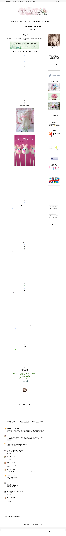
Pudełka (50, 213)
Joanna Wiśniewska (11, 491)
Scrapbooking (28, 21)
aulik (8, 483)
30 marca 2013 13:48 (13, 456)
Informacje (56, 206)
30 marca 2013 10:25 (16, 435)
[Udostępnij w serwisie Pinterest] (9, 386)
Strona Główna (8, 1)
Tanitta (8, 497)
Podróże (53, 21)
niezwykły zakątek (11, 475)
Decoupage (51, 206)
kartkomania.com (11, 450)
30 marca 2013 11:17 (15, 443)
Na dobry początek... (18, 395)
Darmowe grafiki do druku (43, 21)
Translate (58, 125)
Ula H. (8, 456)
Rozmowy (51, 215)
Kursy (54, 208)
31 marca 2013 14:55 (19, 491)
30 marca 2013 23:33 (13, 483)
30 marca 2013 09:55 (15, 428)
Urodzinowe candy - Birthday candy (54, 99)
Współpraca (20, 1)
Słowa (56, 217)
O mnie (14, 1)
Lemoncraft (51, 210)
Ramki (54, 213)
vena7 (8, 469)
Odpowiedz (9, 432)
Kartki (21, 21)
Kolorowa (54, 90)
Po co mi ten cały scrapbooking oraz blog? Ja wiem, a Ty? (54, 108)
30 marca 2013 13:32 (19, 450)
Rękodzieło (56, 215)
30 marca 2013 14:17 (13, 462)
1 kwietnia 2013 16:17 (15, 497)
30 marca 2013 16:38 (13, 469)
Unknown (9, 428)
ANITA (8, 462)
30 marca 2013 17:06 (19, 475)
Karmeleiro (9, 435)
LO (56, 208)
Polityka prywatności (30, 1)
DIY (34, 21)
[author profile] (24, 390)
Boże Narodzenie (52, 204)
